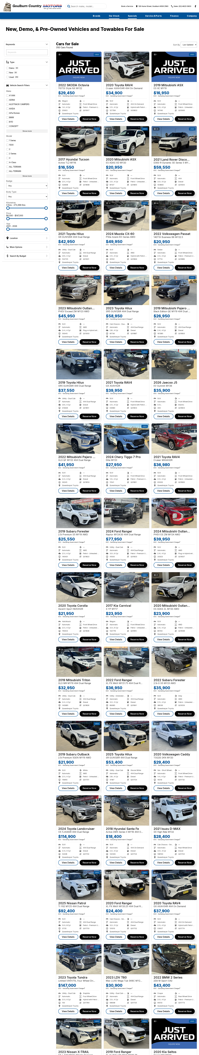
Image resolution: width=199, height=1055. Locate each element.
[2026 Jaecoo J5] (174, 364)
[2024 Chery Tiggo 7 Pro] (126, 438)
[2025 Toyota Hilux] (126, 736)
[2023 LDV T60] (126, 959)
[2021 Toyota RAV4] (126, 364)
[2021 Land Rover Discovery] (174, 141)
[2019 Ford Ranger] (126, 1033)
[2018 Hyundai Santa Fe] (126, 810)
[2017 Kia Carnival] (126, 587)
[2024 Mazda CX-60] (126, 215)
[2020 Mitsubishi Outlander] (174, 587)
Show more (27, 131)
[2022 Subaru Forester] (174, 662)
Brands (96, 16)
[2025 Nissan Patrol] (78, 885)
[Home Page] (32, 6)
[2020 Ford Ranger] (126, 885)
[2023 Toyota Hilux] (126, 290)
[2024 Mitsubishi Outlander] (174, 513)
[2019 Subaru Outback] (78, 736)
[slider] (8, 208)
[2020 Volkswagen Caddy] (174, 736)
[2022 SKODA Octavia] (78, 67)
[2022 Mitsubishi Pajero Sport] (78, 438)
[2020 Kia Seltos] (174, 1033)
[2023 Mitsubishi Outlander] (78, 290)
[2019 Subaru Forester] (78, 513)
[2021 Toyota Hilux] (78, 215)
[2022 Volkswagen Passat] (174, 215)
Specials (132, 16)
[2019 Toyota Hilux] (78, 364)
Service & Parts (153, 16)
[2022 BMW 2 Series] (174, 959)
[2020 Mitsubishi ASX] (126, 141)
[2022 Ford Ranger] (126, 662)
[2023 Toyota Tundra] (78, 959)
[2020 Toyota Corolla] (78, 587)
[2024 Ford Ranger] (126, 513)
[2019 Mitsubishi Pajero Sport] (174, 290)
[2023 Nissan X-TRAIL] (78, 1033)
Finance (174, 16)
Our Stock (114, 16)
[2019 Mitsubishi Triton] (78, 662)
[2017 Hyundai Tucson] (78, 141)
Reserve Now (89, 119)
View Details (68, 119)
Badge (9, 181)
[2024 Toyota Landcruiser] (78, 810)
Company (192, 16)
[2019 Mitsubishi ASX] (174, 67)
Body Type (11, 192)
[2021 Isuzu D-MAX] (174, 810)
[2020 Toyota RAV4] (126, 67)
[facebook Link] (195, 6)
